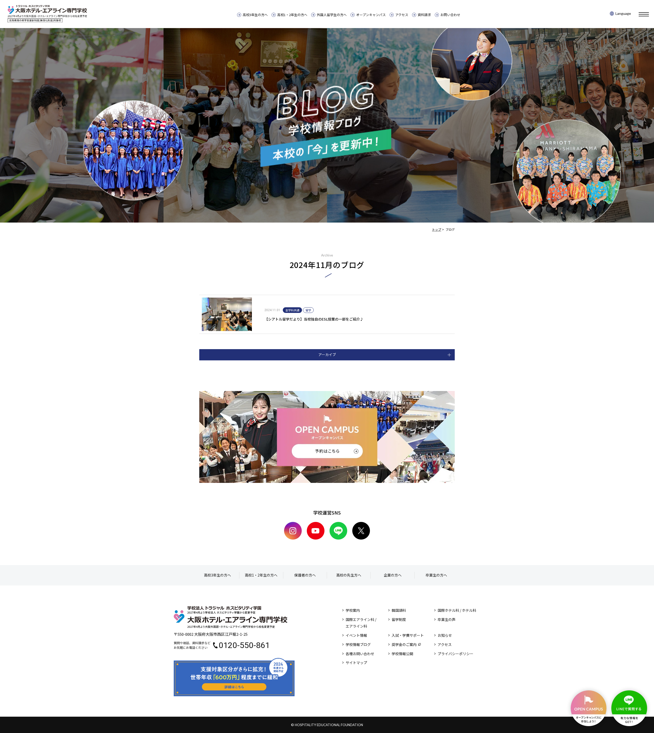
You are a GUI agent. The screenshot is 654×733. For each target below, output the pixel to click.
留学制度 (399, 619)
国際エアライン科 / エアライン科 (361, 623)
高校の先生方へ (348, 575)
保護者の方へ (305, 575)
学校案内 (353, 610)
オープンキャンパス (371, 14)
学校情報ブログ (358, 644)
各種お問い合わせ (360, 653)
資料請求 (424, 14)
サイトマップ (356, 662)
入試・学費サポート (408, 635)
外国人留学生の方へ (332, 14)
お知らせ (445, 635)
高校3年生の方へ (255, 14)
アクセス (401, 14)
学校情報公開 (402, 653)
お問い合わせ (450, 14)
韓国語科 (399, 610)
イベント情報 (356, 635)
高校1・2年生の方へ (292, 14)
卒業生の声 (447, 619)
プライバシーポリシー (455, 653)
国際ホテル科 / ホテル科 (457, 610)
